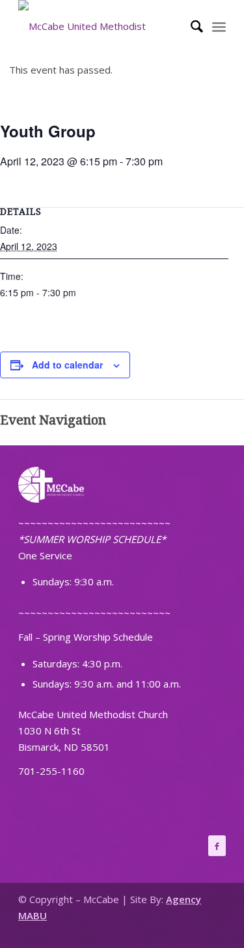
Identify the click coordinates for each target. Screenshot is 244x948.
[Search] (190, 26)
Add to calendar (67, 364)
